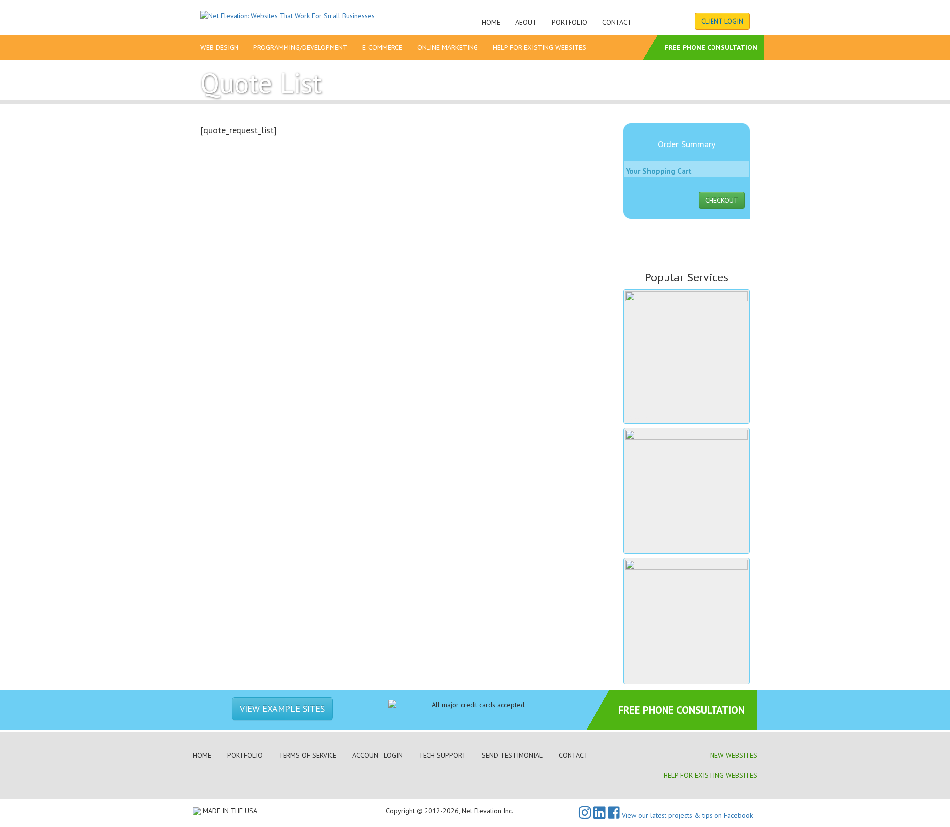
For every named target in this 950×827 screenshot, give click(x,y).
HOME (202, 755)
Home (491, 22)
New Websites (733, 755)
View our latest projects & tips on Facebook (686, 815)
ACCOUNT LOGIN (377, 755)
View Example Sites (282, 708)
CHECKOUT (721, 200)
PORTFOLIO (245, 755)
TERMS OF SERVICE (307, 755)
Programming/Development (300, 47)
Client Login (722, 21)
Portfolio (569, 22)
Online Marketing (447, 47)
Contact (617, 22)
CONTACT (573, 755)
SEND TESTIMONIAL (512, 755)
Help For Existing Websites (539, 47)
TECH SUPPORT (442, 755)
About (526, 22)
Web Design (219, 47)
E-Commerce (382, 47)
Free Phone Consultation (711, 47)
